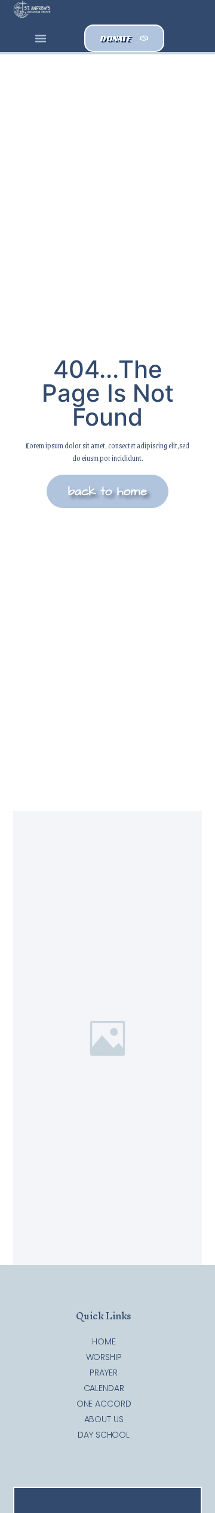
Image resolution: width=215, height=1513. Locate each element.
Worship (104, 1357)
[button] (41, 38)
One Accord (103, 1403)
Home (104, 1341)
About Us (104, 1419)
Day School (104, 1434)
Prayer (103, 1372)
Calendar (104, 1388)
